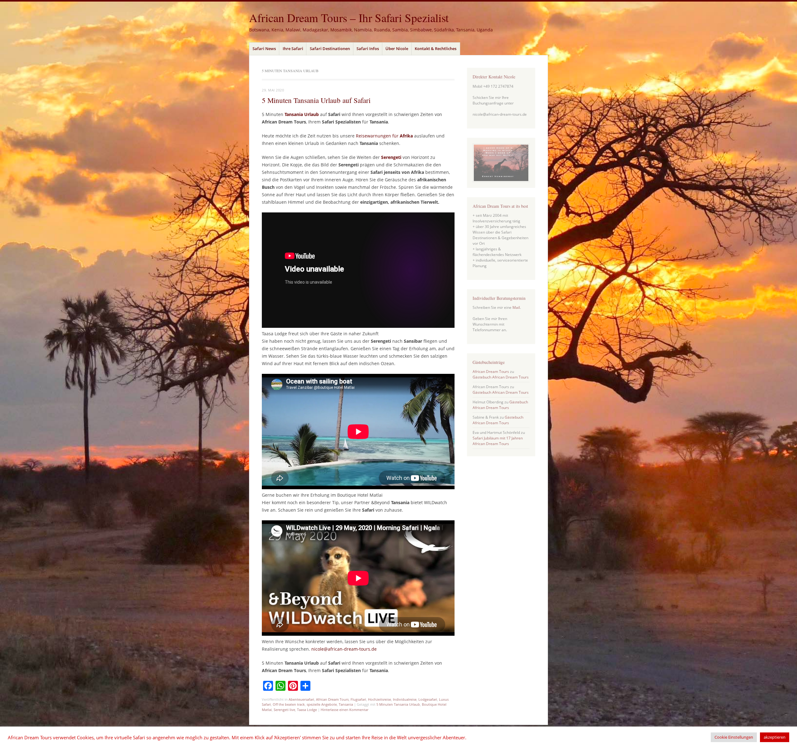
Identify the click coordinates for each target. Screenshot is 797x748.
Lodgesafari (427, 699)
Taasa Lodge (307, 709)
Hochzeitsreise (379, 699)
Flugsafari (358, 699)
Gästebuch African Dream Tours (501, 377)
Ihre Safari (293, 48)
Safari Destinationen (330, 48)
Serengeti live (284, 709)
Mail (516, 307)
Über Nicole (396, 48)
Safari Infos (367, 48)
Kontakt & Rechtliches (435, 48)
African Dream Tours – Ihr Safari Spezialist (349, 17)
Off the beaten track (289, 704)
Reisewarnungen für (384, 136)
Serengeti (391, 157)
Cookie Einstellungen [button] (733, 737)
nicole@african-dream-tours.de (344, 649)
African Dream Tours (332, 699)
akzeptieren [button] (774, 737)
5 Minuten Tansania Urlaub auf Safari (316, 100)
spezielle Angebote (322, 704)
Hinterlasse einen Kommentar (344, 709)
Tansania (346, 704)
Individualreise (405, 699)
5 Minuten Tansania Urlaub (398, 704)
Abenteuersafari (301, 699)
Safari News (264, 48)
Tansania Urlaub (302, 114)
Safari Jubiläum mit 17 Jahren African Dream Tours (498, 440)
